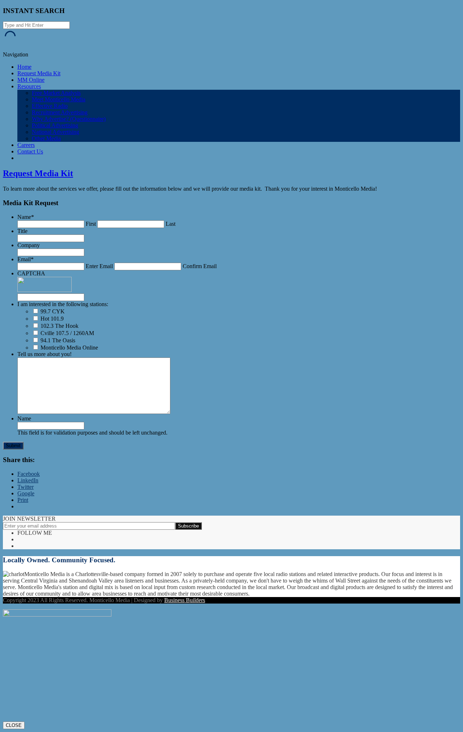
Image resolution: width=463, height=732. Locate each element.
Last (170, 224)
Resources (29, 86)
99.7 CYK (53, 311)
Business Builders (184, 600)
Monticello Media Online (69, 347)
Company (28, 245)
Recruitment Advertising (60, 112)
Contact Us (30, 151)
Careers (26, 145)
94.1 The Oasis (58, 340)
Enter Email (99, 266)
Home (24, 67)
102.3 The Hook (59, 326)
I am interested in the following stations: (62, 304)
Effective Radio (50, 106)
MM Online (30, 80)
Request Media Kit (38, 73)
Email (25, 259)
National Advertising (55, 132)
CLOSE (14, 725)
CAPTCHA (31, 273)
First (91, 224)
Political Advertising (55, 125)
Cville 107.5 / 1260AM (67, 333)
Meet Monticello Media (58, 99)
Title (22, 231)
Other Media (46, 138)
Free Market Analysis (56, 93)
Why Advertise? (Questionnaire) (69, 119)
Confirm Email (200, 266)
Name (25, 217)
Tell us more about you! (44, 354)
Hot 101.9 (52, 319)
